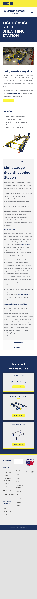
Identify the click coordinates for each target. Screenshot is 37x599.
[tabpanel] (18, 252)
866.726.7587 (7, 490)
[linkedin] (7, 3)
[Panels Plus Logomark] (14, 9)
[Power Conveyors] (18, 401)
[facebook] (4, 3)
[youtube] (11, 3)
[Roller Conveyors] (18, 430)
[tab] (18, 161)
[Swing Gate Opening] (18, 382)
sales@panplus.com (9, 494)
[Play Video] (18, 56)
